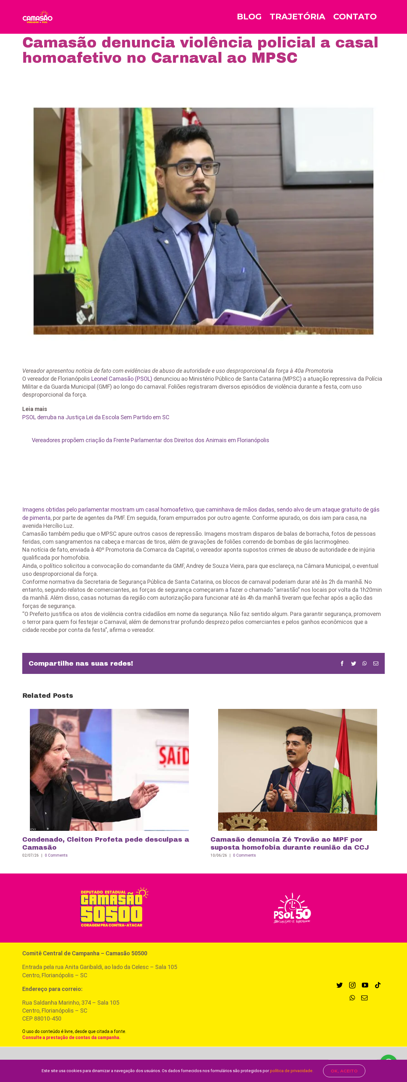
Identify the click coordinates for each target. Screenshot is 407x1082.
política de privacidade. (292, 1070)
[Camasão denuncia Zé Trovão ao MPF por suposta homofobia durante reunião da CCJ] (297, 769)
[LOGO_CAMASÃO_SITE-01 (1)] (111, 885)
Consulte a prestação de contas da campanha (70, 1037)
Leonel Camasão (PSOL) (121, 378)
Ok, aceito (344, 1070)
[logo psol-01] (292, 891)
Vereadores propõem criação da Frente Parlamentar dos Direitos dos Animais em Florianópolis (150, 440)
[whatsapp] (352, 998)
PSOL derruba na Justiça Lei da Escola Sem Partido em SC (95, 417)
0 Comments (56, 855)
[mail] (364, 998)
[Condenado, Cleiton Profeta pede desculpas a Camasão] (109, 769)
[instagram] (352, 985)
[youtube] (365, 985)
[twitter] (339, 985)
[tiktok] (378, 985)
